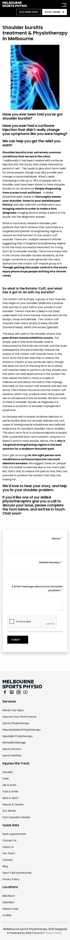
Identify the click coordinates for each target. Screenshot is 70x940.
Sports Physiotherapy (15, 723)
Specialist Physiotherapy (17, 736)
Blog (5, 866)
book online (52, 12)
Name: (56, 538)
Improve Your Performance (19, 717)
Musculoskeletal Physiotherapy (21, 730)
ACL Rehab (9, 811)
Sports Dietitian (11, 755)
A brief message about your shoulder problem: (37, 588)
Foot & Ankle (10, 791)
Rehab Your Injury (13, 710)
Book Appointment (14, 834)
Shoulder (7, 772)
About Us (8, 847)
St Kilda (6, 915)
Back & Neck (10, 798)
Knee (5, 778)
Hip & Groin (9, 785)
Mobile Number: (50, 562)
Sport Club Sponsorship (16, 873)
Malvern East (10, 909)
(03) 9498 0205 (28, 12)
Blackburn (8, 896)
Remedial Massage (14, 742)
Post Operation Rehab (16, 817)
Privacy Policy (10, 879)
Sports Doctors (11, 749)
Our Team (8, 853)
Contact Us (9, 840)
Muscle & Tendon (13, 804)
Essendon (8, 902)
